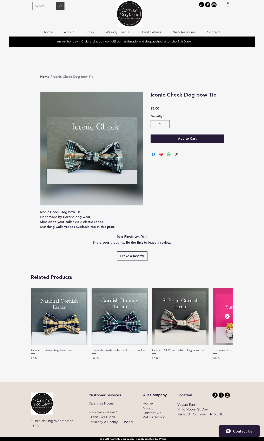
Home (45, 77)
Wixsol (163, 438)
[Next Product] (227, 316)
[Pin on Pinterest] (161, 154)
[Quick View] (59, 316)
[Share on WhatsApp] (168, 154)
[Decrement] (153, 124)
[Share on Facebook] (153, 154)
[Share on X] (176, 154)
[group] (132, 326)
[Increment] (166, 124)
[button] (228, 4)
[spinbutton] (160, 124)
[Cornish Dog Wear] (214, 4)
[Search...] (60, 6)
